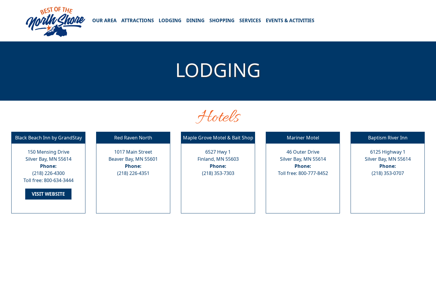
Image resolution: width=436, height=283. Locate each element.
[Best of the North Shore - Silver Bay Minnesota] (55, 20)
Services (250, 20)
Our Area (104, 20)
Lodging (170, 20)
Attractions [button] (137, 20)
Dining (195, 20)
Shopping (222, 20)
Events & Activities (290, 20)
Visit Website (48, 194)
